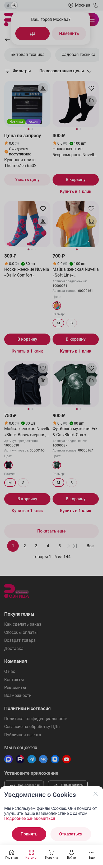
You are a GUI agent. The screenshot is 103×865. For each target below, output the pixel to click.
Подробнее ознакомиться (29, 818)
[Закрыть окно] (95, 794)
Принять (29, 834)
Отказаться (70, 834)
